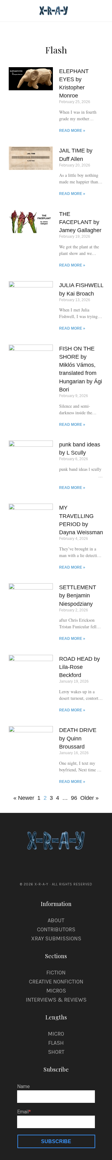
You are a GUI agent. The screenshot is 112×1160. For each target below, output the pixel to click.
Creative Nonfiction (56, 981)
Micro (56, 1033)
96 (74, 797)
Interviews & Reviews (56, 999)
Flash (56, 1042)
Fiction (56, 972)
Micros (56, 990)
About (56, 920)
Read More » (72, 130)
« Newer (23, 798)
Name (23, 1086)
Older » (89, 798)
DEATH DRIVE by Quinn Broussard (77, 738)
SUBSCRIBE (56, 1141)
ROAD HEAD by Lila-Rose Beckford (79, 667)
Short (56, 1051)
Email (23, 1111)
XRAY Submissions (56, 938)
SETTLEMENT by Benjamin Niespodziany (77, 595)
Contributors (56, 929)
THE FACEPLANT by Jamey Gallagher (80, 222)
